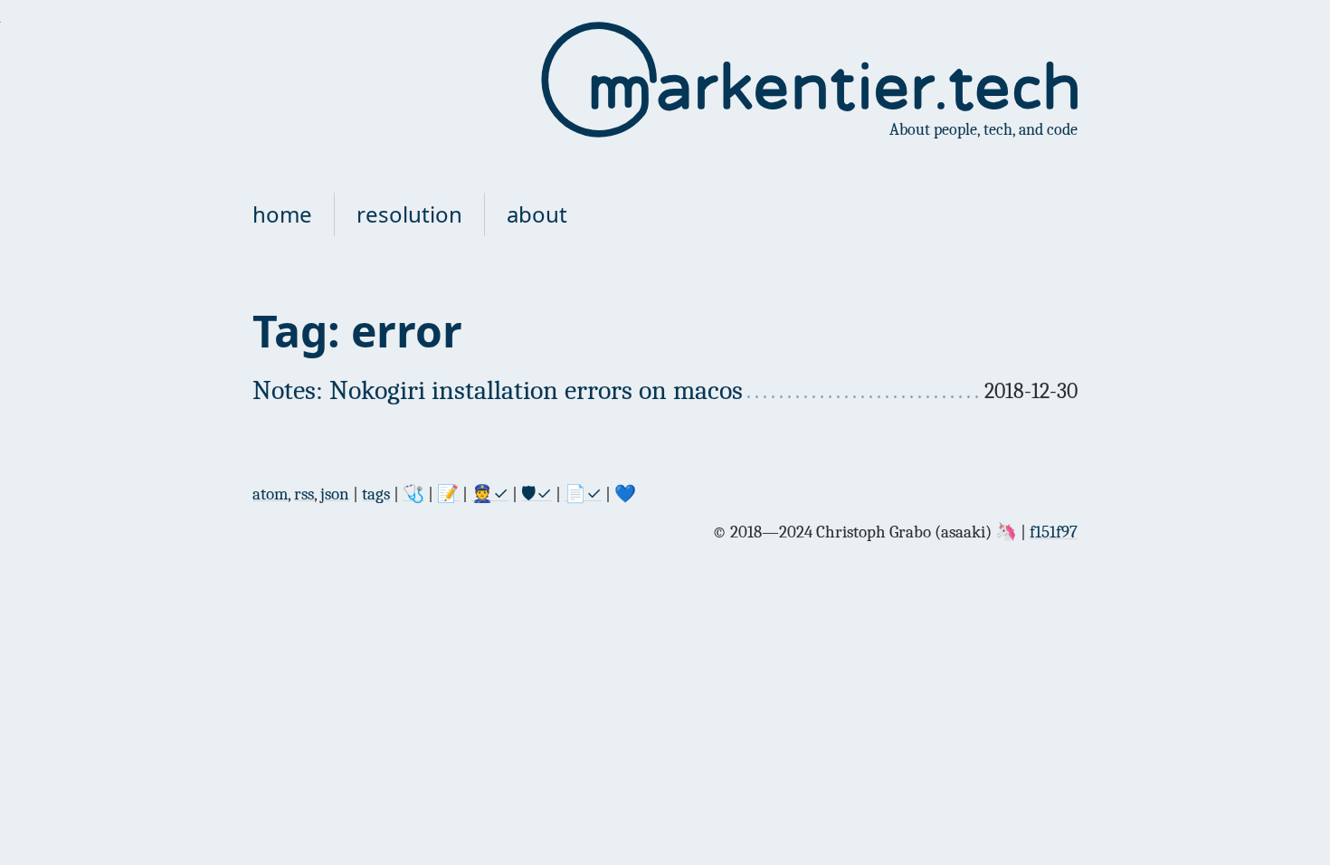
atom (270, 494)
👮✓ (489, 494)
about (537, 214)
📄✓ (583, 494)
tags (376, 494)
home (282, 214)
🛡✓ (536, 494)
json (334, 494)
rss (304, 494)
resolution (409, 214)
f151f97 (1054, 532)
